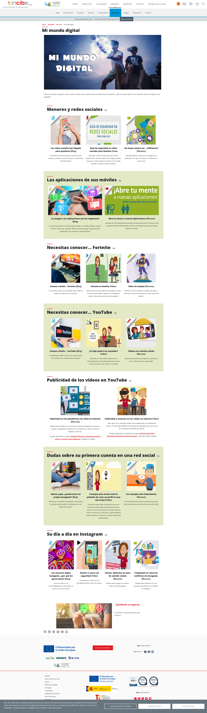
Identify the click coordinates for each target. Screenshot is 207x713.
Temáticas (137, 13)
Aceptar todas (188, 706)
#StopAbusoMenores (83, 19)
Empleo (47, 682)
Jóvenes (91, 13)
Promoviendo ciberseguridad (107, 19)
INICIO (44, 24)
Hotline (148, 13)
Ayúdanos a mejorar (128, 604)
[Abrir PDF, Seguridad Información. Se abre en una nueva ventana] (142, 681)
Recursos (115, 13)
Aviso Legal (48, 688)
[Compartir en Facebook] (45, 631)
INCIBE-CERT (87, 4)
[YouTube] (152, 651)
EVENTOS (140, 4)
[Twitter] (145, 651)
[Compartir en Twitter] (53, 631)
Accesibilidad (48, 690)
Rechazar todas (154, 706)
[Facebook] (149, 651)
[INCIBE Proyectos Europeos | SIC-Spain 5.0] (62, 649)
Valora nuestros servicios (52, 679)
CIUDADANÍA (101, 4)
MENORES (115, 4)
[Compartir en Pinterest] (58, 631)
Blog (57, 13)
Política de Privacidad (51, 685)
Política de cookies (50, 696)
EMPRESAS (127, 4)
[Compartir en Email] (66, 631)
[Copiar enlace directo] (105, 110)
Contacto (47, 676)
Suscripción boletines (103, 648)
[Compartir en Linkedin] (49, 631)
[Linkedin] (142, 698)
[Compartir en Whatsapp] (62, 631)
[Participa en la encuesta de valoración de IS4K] (84, 616)
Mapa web (48, 699)
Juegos (126, 13)
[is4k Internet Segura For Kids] (62, 665)
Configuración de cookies (52, 693)
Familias (80, 13)
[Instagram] (139, 698)
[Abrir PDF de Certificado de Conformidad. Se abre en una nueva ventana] (133, 681)
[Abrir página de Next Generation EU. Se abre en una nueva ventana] (102, 679)
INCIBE (75, 4)
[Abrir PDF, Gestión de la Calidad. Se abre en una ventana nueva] (153, 681)
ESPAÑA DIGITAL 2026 (157, 4)
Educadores (68, 13)
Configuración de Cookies (120, 706)
